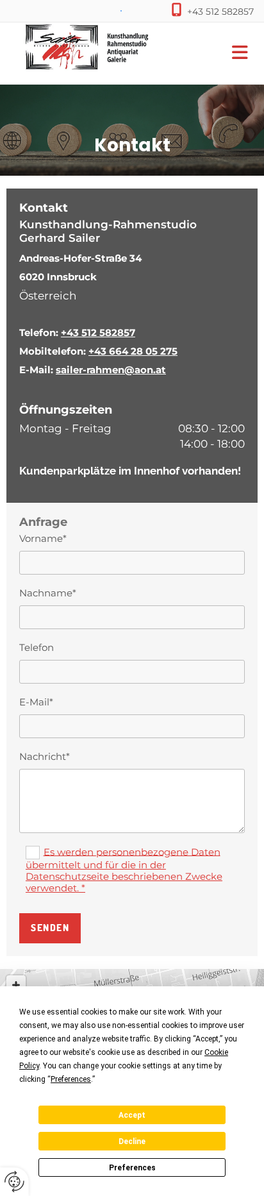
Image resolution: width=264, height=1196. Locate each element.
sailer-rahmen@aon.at (111, 370)
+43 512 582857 (220, 11)
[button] (220, 53)
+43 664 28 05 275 (132, 351)
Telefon (36, 647)
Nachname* (47, 593)
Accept (132, 1115)
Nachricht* (44, 756)
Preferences (132, 1167)
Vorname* (43, 538)
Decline (132, 1141)
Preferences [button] (71, 1079)
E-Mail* (36, 702)
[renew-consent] (14, 1181)
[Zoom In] (16, 985)
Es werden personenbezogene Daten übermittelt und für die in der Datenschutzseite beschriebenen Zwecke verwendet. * (124, 869)
